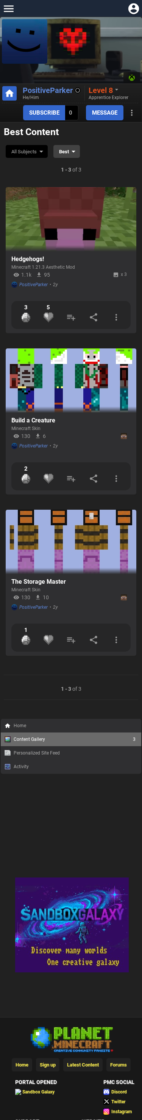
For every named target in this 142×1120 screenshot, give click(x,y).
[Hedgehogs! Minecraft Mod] (71, 219)
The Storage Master (38, 581)
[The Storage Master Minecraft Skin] (71, 542)
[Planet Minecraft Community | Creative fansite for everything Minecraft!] (71, 1038)
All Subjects (24, 151)
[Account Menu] (133, 8)
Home (20, 725)
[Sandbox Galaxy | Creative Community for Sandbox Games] (72, 971)
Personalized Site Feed (37, 753)
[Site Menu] (8, 8)
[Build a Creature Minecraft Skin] (71, 380)
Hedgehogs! (27, 259)
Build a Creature (33, 420)
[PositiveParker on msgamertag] (132, 78)
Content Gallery (75, 739)
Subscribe (44, 112)
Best (64, 151)
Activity (21, 766)
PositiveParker (48, 90)
